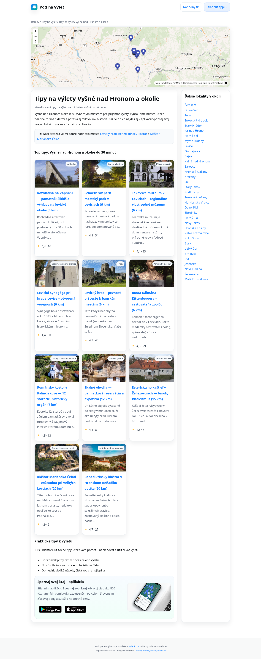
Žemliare (190, 105)
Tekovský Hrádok (196, 120)
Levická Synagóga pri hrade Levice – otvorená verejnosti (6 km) (56, 298)
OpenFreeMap (173, 82)
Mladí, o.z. (134, 646)
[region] (130, 57)
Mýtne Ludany (194, 141)
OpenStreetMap (215, 82)
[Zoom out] (35, 36)
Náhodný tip (191, 7)
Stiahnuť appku (217, 7)
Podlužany (192, 192)
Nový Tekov (192, 223)
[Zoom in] (35, 31)
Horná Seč (192, 136)
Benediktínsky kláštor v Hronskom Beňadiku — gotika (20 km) (103, 483)
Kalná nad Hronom (197, 161)
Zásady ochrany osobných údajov (150, 650)
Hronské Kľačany (196, 172)
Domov (35, 21)
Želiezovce (192, 274)
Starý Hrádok (193, 126)
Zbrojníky (191, 213)
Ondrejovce (192, 151)
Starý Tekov (192, 187)
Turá (188, 115)
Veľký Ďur (191, 249)
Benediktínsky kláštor (132, 134)
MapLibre (160, 82)
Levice (189, 146)
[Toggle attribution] (226, 83)
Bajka (188, 156)
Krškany (190, 177)
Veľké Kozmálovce (197, 233)
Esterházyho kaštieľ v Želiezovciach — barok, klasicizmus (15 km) (150, 393)
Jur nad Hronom (195, 131)
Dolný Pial (191, 207)
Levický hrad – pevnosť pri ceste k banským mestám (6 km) (103, 298)
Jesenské (190, 264)
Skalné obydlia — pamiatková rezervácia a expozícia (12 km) (104, 393)
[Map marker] (134, 51)
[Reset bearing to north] (35, 41)
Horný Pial (192, 218)
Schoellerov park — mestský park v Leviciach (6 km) (100, 199)
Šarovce (190, 166)
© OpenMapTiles (189, 82)
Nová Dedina (193, 269)
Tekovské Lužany (196, 197)
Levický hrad (108, 134)
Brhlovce (190, 254)
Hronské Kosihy (195, 228)
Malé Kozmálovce (196, 279)
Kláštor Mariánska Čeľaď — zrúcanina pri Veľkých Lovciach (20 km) (56, 483)
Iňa (187, 259)
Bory (188, 243)
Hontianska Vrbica (197, 202)
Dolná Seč (191, 110)
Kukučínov (192, 238)
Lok (187, 182)
